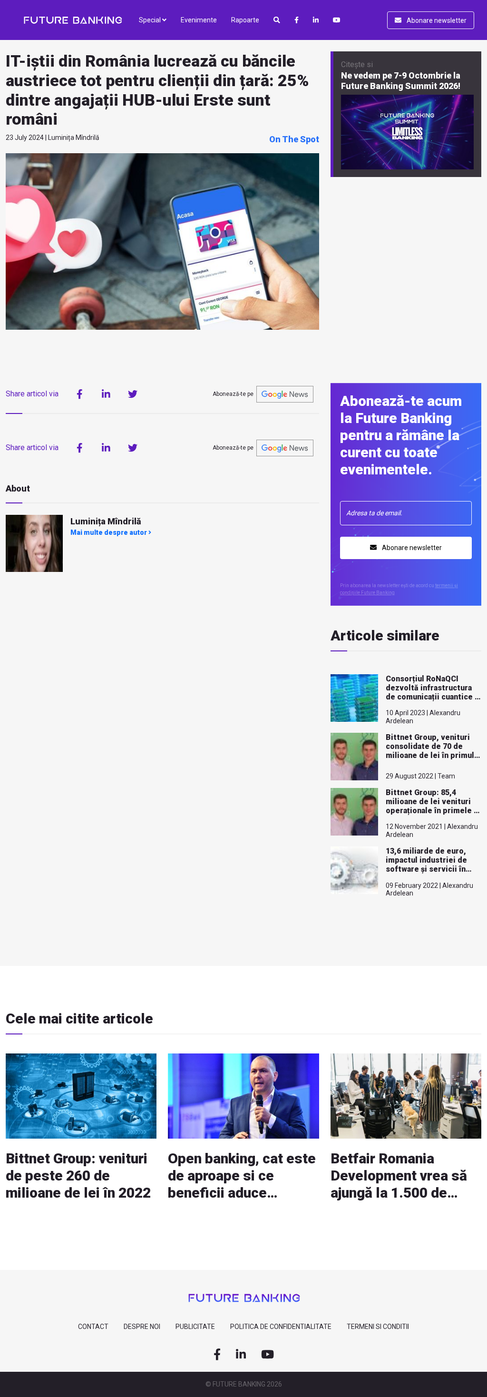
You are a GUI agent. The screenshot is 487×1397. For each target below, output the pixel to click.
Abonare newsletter (436, 20)
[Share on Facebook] (79, 393)
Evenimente (199, 20)
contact (93, 1326)
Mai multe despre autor (109, 532)
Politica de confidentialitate (280, 1326)
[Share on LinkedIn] (106, 393)
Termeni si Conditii (378, 1326)
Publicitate (195, 1326)
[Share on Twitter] (132, 393)
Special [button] (150, 20)
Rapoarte (245, 20)
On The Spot (294, 139)
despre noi (142, 1326)
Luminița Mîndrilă (105, 521)
